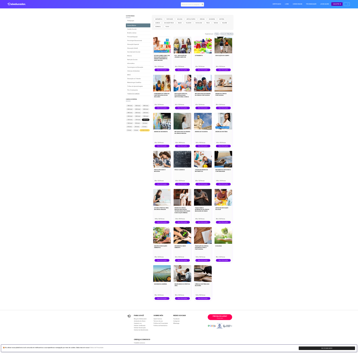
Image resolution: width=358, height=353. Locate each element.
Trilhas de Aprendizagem (135, 86)
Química (157, 23)
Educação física (169, 23)
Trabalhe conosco (139, 343)
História (221, 19)
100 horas (129, 123)
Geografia (212, 19)
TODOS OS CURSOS (133, 94)
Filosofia (188, 23)
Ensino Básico (131, 25)
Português (170, 19)
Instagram (176, 321)
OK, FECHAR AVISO (326, 348)
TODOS (167, 26)
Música (216, 23)
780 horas (129, 105)
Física (208, 23)
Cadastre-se (138, 323)
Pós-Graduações (132, 90)
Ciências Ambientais (133, 71)
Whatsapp (176, 323)
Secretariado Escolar (133, 52)
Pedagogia (130, 20)
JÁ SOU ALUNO (324, 4)
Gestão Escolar (132, 29)
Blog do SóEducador (140, 319)
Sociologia (199, 23)
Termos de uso (158, 321)
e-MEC (287, 4)
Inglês (180, 23)
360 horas (137, 112)
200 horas (137, 116)
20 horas (137, 126)
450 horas (129, 109)
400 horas (145, 109)
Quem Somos (158, 319)
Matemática (158, 19)
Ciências (202, 19)
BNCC (129, 75)
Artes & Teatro (191, 19)
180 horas (145, 116)
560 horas (137, 105)
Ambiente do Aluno (139, 321)
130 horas (137, 119)
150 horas (129, 119)
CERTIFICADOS (277, 4)
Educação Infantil (132, 48)
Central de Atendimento (141, 330)
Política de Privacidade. (97, 347)
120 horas (145, 119)
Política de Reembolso (160, 325)
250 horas (145, 112)
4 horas (136, 130)
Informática (130, 63)
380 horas (129, 112)
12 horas (144, 126)
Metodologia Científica (134, 82)
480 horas (145, 105)
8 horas (129, 130)
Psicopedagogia (132, 36)
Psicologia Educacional (134, 40)
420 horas (137, 109)
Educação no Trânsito (134, 78)
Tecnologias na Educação (135, 67)
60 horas (145, 123)
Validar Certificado (139, 325)
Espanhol (158, 26)
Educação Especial (133, 44)
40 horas (129, 126)
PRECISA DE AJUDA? (220, 317)
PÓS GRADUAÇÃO (311, 4)
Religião (224, 23)
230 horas (129, 116)
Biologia (179, 19)
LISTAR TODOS (144, 130)
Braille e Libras (131, 33)
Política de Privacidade (161, 323)
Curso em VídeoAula (227, 34)
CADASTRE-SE (337, 4)
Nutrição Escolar (132, 59)
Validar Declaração (140, 327)
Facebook (176, 319)
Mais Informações (162, 70)
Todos (217, 34)
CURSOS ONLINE (297, 4)
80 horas (137, 123)
